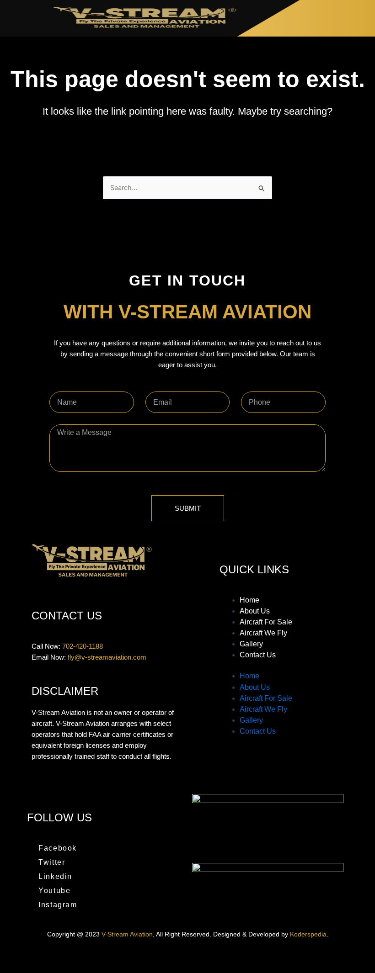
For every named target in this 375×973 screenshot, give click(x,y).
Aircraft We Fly (263, 633)
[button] (366, 18)
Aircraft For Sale (266, 622)
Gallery (251, 644)
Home (249, 600)
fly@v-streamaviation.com (107, 657)
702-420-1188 (82, 646)
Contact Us (258, 655)
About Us (255, 611)
